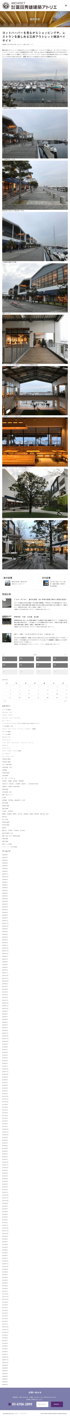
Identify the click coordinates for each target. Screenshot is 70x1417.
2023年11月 (5, 923)
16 (19, 694)
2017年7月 (5, 1110)
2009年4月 (5, 1379)
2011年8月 (5, 1305)
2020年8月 (5, 1014)
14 (66, 690)
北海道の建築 (5, 773)
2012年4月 (5, 1283)
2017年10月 (5, 1102)
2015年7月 (5, 1176)
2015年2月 (5, 1189)
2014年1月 (5, 1225)
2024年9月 (5, 898)
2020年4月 (5, 1025)
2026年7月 (5, 857)
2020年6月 (5, 1019)
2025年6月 (5, 885)
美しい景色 (5, 819)
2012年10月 (5, 1266)
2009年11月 (5, 1360)
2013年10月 (5, 1233)
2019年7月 (5, 1049)
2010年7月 (5, 1340)
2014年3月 (5, 1220)
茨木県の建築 (5, 825)
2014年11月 (5, 1198)
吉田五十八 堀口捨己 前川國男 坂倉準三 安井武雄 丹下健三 (20, 784)
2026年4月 (5, 865)
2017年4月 (5, 1118)
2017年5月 (5, 1115)
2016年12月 (5, 1129)
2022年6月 (5, 962)
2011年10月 (5, 1299)
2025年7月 (5, 882)
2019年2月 (5, 1063)
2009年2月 (5, 1384)
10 (29, 690)
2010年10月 (5, 1332)
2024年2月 (5, 918)
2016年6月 (5, 1145)
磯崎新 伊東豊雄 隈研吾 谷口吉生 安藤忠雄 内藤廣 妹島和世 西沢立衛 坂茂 (25, 814)
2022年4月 (5, 967)
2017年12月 (5, 1096)
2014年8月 (5, 1206)
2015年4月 (5, 1184)
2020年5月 (5, 1022)
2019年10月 (5, 1041)
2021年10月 (5, 981)
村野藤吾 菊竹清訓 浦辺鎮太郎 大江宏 (13, 800)
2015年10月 (5, 1167)
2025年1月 (5, 896)
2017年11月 (5, 1099)
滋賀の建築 (5, 808)
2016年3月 (5, 1154)
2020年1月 (5, 1033)
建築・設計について (28, 44)
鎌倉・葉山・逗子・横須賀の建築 (11, 836)
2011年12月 (5, 1294)
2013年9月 (5, 1236)
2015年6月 (5, 1178)
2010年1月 (5, 1354)
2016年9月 (5, 1137)
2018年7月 (5, 1082)
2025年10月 (5, 877)
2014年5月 (5, 1214)
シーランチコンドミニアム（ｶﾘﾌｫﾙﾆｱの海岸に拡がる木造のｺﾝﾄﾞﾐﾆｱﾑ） (21, 723)
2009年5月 (5, 1376)
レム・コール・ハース (8, 756)
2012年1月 (5, 1291)
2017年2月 (5, 1124)
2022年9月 (5, 956)
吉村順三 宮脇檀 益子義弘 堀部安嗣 (13, 781)
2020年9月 (5, 1011)
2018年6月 (5, 1085)
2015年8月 (5, 1173)
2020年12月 (5, 1003)
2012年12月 (5, 1261)
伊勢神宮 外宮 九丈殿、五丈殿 (26, 617)
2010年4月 (5, 1346)
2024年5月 (5, 909)
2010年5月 (5, 1343)
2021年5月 (5, 992)
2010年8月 (5, 1338)
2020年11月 (5, 1006)
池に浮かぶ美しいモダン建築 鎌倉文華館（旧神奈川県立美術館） (57, 584)
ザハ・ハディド (6, 720)
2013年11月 (5, 1231)
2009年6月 (5, 1373)
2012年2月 (5, 1288)
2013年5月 (5, 1247)
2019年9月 (5, 1044)
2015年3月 (5, 1187)
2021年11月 (5, 978)
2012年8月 (5, 1272)
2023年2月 (5, 942)
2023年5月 (5, 934)
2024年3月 (5, 915)
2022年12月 (5, 948)
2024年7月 (5, 904)
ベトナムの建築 (6, 734)
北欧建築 (37, 609)
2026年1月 (5, 874)
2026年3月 (5, 868)
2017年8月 (5, 1107)
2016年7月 (5, 1143)
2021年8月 (5, 984)
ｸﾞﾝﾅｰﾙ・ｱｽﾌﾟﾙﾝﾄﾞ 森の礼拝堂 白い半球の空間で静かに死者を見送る (40, 599)
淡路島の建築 (5, 806)
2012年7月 (5, 1275)
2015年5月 (5, 1181)
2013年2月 (5, 1255)
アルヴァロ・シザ (7, 712)
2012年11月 (5, 1264)
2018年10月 (5, 1074)
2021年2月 (5, 997)
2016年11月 (5, 1132)
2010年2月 (5, 1351)
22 (10, 697)
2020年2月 (5, 1030)
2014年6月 (5, 1211)
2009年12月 (5, 1357)
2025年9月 (5, 879)
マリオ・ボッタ (6, 740)
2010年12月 (5, 1327)
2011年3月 (5, 1318)
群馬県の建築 (5, 822)
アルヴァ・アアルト (39, 644)
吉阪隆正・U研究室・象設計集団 (11, 786)
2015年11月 (5, 1165)
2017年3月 (5, 1121)
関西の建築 (5, 841)
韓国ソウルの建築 (7, 844)
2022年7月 (5, 959)
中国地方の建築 (6, 759)
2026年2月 (5, 871)
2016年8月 (5, 1140)
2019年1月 (5, 1066)
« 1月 (4, 701)
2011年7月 (5, 1307)
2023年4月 (5, 937)
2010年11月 (5, 1329)
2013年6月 (5, 1244)
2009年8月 (5, 1368)
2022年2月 (5, 970)
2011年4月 (5, 1316)
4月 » (65, 701)
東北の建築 (5, 803)
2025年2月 (5, 893)
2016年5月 (5, 1148)
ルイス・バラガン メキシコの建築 (11, 751)
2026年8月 (5, 855)
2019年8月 (5, 1047)
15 (10, 694)
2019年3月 (5, 1060)
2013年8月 (5, 1239)
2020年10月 (5, 1008)
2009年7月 (5, 1371)
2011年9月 (5, 1302)
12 (47, 690)
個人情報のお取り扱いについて (10, 1413)
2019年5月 (5, 1055)
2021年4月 (5, 995)
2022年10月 (5, 953)
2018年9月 (5, 1077)
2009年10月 (5, 1362)
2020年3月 (5, 1027)
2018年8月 (5, 1080)
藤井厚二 (4, 827)
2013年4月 (5, 1250)
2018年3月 (5, 1093)
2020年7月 (5, 1016)
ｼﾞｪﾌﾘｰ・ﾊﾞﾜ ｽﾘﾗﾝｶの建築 (9, 847)
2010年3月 (5, 1349)
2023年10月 (5, 926)
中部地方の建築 (40, 626)
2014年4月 (5, 1217)
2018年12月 (5, 1069)
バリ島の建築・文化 (7, 726)
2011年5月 (5, 1313)
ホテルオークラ (6, 737)
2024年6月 (5, 907)
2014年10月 (5, 1200)
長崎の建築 (5, 838)
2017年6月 (5, 1113)
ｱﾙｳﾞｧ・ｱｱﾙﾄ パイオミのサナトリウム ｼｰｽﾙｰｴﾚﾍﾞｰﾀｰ (34, 634)
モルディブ (5, 745)
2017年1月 (5, 1126)
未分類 (4, 797)
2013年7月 (5, 1242)
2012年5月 (5, 1280)
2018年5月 (5, 1088)
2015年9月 (5, 1170)
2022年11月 (5, 951)
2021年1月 (5, 1000)
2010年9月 (5, 1335)
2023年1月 (5, 945)
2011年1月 (5, 1324)
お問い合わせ (42, 1404)
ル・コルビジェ (6, 753)
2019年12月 (5, 1036)
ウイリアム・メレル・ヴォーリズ (11, 718)
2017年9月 (5, 1104)
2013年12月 (5, 1228)
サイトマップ (24, 1413)
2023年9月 (5, 929)
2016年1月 (5, 1159)
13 (57, 690)
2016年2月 (5, 1157)
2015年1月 (5, 1192)
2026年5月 (5, 863)
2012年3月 (5, 1286)
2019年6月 (5, 1052)
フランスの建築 (6, 731)
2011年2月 (5, 1321)
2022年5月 (5, 964)
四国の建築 (5, 789)
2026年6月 (5, 860)
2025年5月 (5, 887)
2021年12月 (5, 975)
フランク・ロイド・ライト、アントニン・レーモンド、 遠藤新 (19, 729)
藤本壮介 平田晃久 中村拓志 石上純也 (13, 830)
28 (66, 697)
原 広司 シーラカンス (8, 778)
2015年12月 (5, 1162)
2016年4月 (5, 1151)
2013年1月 (5, 1258)
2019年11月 (5, 1038)
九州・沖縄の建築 (7, 764)
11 (38, 690)
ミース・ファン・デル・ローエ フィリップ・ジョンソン (18, 742)
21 (66, 694)
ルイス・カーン (6, 748)
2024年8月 (5, 901)
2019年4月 (5, 1058)
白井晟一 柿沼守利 (7, 811)
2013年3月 (5, 1253)
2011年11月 (5, 1296)
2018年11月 (5, 1071)
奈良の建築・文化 (7, 792)
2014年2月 (5, 1222)
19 (47, 694)
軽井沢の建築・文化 (7, 833)
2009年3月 (5, 1382)
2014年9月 (5, 1203)
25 (38, 697)
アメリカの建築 (6, 709)
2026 (35, 655)
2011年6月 (5, 1310)
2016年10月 (5, 1135)
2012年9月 (5, 1269)
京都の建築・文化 (7, 767)
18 (38, 694)
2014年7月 (5, 1209)
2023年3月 (5, 940)
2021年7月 (5, 986)
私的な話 (4, 816)
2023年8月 (5, 931)
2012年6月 (5, 1277)
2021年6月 (5, 989)
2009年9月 (5, 1365)
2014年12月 (5, 1195)
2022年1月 (5, 973)
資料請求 (56, 1404)
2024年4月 (5, 912)
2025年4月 (5, 890)
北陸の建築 (5, 775)
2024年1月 (5, 920)
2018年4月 (5, 1091)
